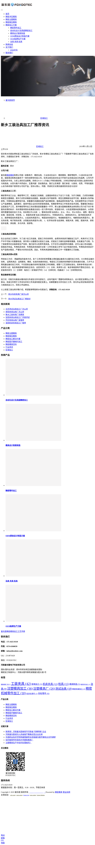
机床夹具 (50, 684)
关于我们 (9, 47)
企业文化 (14, 50)
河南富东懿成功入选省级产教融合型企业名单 (24, 734)
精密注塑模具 (11, 19)
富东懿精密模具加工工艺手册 (13, 631)
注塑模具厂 (44, 688)
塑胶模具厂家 (6, 684)
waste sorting (19, 795)
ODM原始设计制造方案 (19, 36)
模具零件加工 (85, 684)
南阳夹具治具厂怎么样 (15, 312)
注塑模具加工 (20, 688)
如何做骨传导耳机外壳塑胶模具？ (19, 740)
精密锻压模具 (11, 22)
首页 (7, 14)
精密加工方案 (11, 25)
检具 (63, 683)
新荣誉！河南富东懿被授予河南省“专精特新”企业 (26, 732)
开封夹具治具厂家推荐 (15, 320)
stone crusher (33, 795)
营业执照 (66, 792)
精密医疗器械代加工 (14, 342)
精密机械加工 (78, 689)
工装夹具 (21, 684)
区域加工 (40, 146)
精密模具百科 (11, 344)
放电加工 (37, 684)
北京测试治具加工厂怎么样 (17, 309)
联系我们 (9, 53)
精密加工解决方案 (13, 339)
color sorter (12, 795)
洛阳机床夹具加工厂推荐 (16, 323)
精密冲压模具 (11, 17)
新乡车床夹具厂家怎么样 (18, 294)
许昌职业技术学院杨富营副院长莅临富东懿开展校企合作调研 (31, 737)
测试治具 (63, 688)
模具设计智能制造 (17, 33)
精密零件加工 (15, 28)
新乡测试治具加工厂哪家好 (19, 299)
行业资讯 (9, 347)
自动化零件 (32, 694)
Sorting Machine (41, 795)
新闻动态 (9, 44)
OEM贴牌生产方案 (17, 39)
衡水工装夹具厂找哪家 (15, 315)
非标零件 (43, 693)
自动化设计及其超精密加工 (21, 30)
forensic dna (26, 795)
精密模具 (10, 175)
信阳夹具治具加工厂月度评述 (18, 317)
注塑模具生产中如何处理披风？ (19, 743)
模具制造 (74, 684)
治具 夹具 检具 (16, 42)
